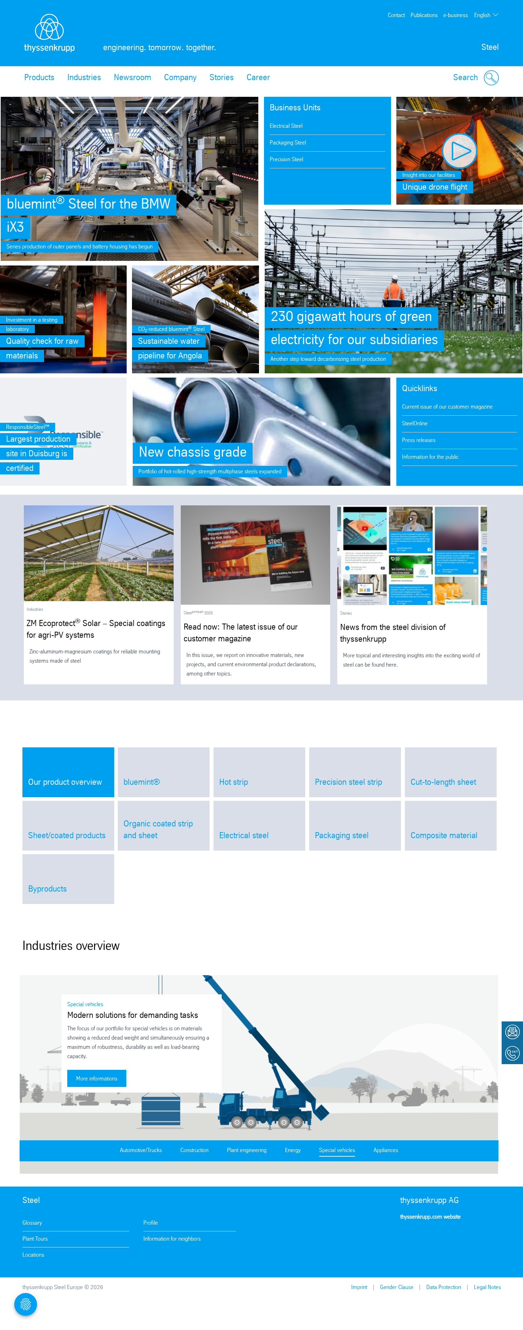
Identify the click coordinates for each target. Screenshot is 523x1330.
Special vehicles (337, 1150)
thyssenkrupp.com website (430, 1217)
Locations (33, 1255)
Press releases (418, 440)
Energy (293, 1150)
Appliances (386, 1150)
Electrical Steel (286, 126)
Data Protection (443, 1287)
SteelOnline (415, 423)
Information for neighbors (172, 1239)
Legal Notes (487, 1287)
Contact (396, 15)
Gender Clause (396, 1287)
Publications (424, 15)
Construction (194, 1150)
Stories (222, 78)
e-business (455, 15)
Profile (150, 1223)
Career (258, 78)
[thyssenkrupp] (49, 33)
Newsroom (132, 78)
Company (180, 78)
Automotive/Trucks (141, 1150)
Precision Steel (286, 159)
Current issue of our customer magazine (447, 407)
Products (39, 78)
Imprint (359, 1287)
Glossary (32, 1223)
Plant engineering (246, 1150)
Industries (84, 78)
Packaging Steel (288, 143)
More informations (96, 1079)
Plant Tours (35, 1239)
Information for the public (430, 457)
